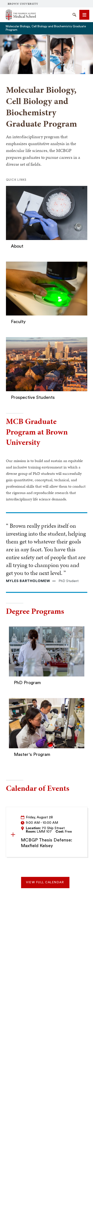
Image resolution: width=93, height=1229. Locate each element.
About (17, 246)
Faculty (18, 321)
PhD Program (27, 682)
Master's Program (32, 754)
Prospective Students (33, 397)
